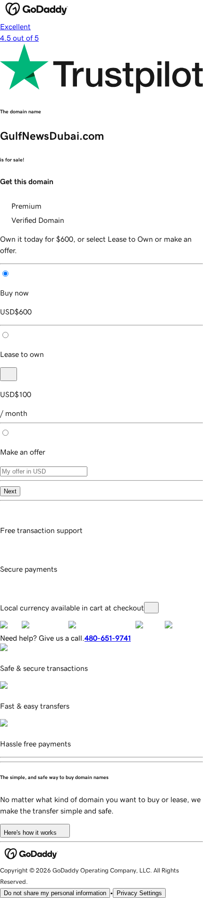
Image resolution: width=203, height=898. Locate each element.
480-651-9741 (108, 638)
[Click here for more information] (151, 607)
